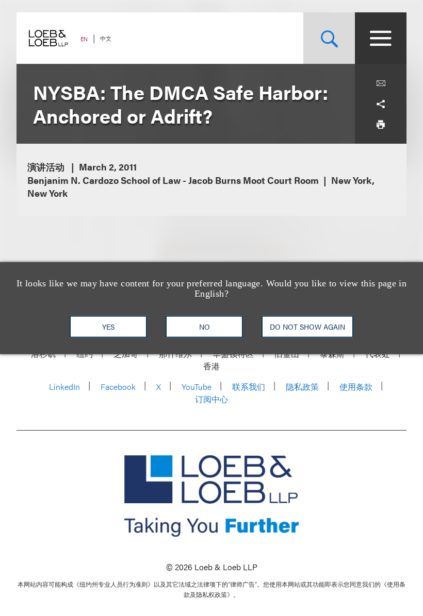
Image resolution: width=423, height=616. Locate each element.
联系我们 (248, 386)
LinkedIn (64, 386)
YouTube (197, 386)
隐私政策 (302, 386)
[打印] (380, 124)
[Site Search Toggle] (329, 38)
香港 (211, 366)
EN (84, 39)
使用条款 (355, 386)
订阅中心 (211, 399)
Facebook (118, 386)
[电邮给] (381, 83)
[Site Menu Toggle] (380, 38)
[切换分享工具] (380, 104)
